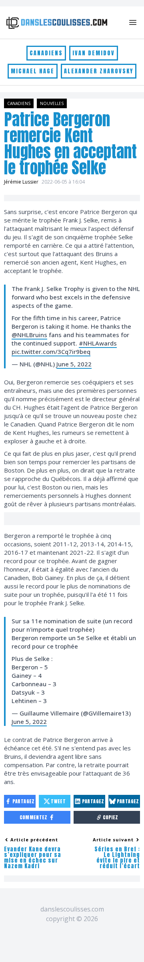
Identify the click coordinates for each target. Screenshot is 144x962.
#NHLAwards (98, 343)
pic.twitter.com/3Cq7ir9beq (51, 352)
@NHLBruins (29, 335)
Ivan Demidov (93, 53)
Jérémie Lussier (21, 181)
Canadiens (46, 53)
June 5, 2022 (74, 364)
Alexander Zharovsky (98, 71)
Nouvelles (52, 103)
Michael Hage (32, 71)
